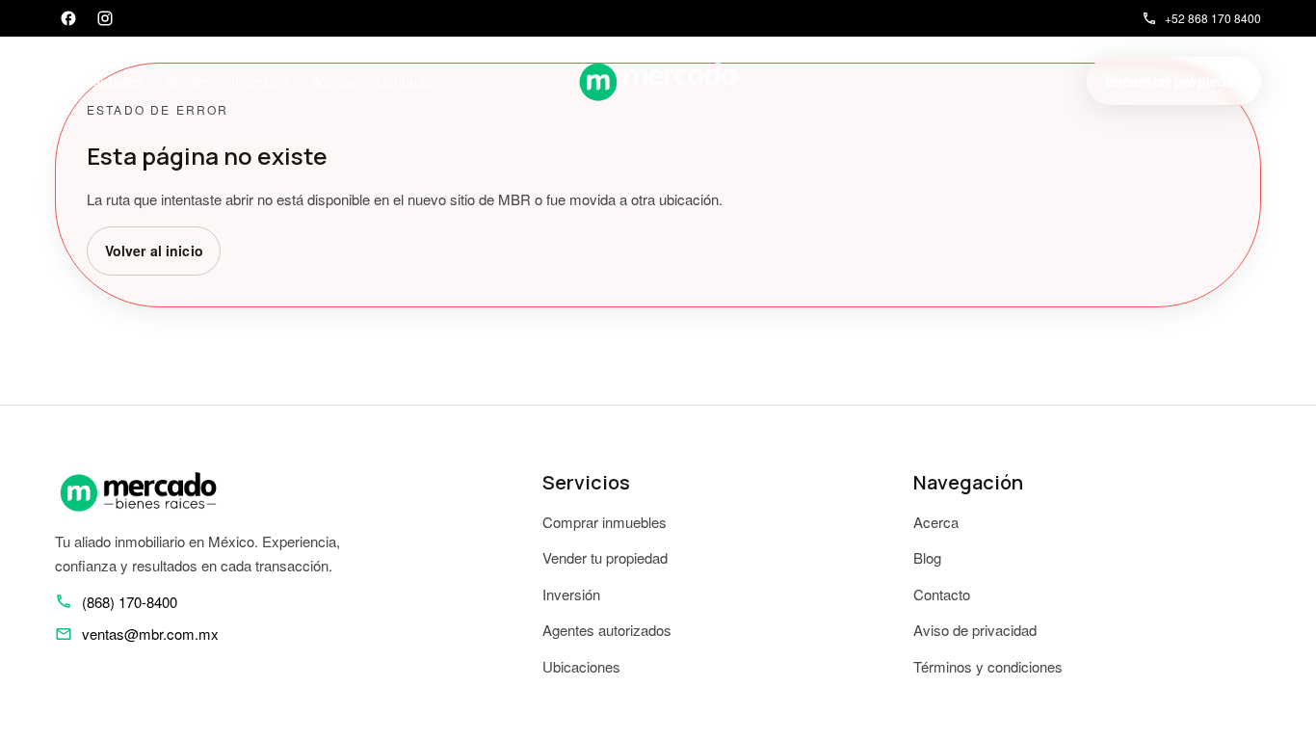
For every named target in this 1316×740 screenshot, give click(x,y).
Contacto (405, 81)
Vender (187, 81)
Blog (927, 557)
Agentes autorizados (606, 630)
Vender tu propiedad (605, 557)
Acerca (333, 81)
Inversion (259, 81)
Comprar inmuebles (604, 522)
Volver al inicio (154, 250)
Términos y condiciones (988, 666)
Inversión (571, 594)
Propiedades (104, 81)
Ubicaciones (581, 666)
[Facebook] (68, 18)
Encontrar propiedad (1174, 81)
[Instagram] (105, 18)
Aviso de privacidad (975, 630)
